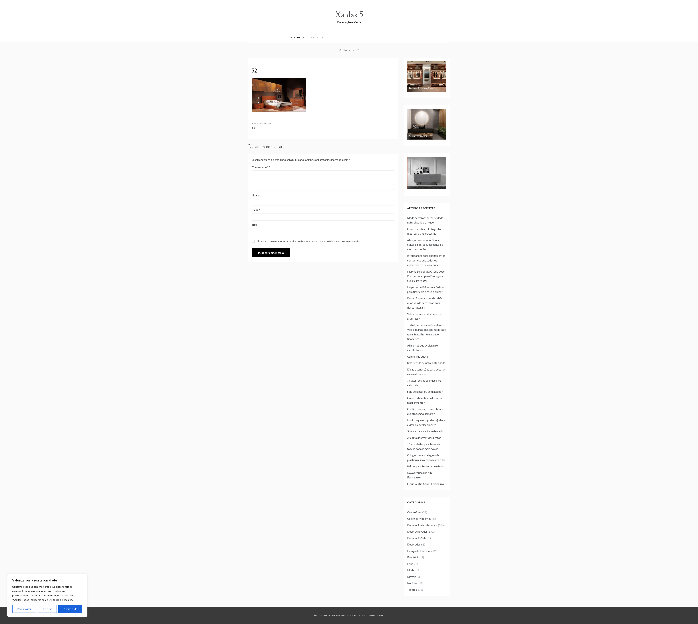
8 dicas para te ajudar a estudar (426, 466)
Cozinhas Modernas (419, 518)
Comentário (260, 167)
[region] (47, 595)
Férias (411, 563)
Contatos (316, 37)
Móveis (411, 576)
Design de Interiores (419, 551)
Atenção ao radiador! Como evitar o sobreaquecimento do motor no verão (425, 244)
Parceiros (297, 37)
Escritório (413, 557)
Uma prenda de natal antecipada (426, 363)
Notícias (412, 583)
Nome (256, 195)
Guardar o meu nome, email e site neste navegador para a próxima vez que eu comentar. (309, 241)
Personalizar (24, 608)
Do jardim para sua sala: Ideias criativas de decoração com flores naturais (425, 303)
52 (253, 127)
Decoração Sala (416, 538)
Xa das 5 (349, 15)
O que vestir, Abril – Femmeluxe (426, 484)
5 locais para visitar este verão (425, 431)
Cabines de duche (417, 356)
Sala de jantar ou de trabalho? (425, 391)
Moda (410, 570)
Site (254, 224)
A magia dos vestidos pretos (424, 437)
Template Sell (375, 615)
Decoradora (414, 544)
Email (256, 210)
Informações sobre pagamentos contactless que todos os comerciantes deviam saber (426, 260)
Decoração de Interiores (422, 525)
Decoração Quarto (418, 531)
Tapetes (412, 589)
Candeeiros (414, 512)
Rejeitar (47, 608)
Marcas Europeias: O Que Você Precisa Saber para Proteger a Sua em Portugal (426, 276)
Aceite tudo (70, 608)
